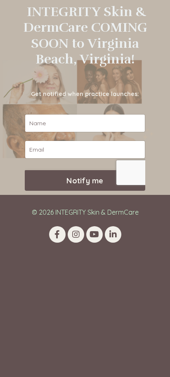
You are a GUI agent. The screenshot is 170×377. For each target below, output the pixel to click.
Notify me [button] (84, 180)
